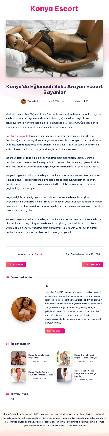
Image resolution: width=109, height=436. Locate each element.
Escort (38, 254)
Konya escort (19, 136)
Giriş (13, 399)
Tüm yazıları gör (55, 331)
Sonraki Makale (92, 264)
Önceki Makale (16, 264)
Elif (47, 286)
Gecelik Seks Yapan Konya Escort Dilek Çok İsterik (86, 373)
